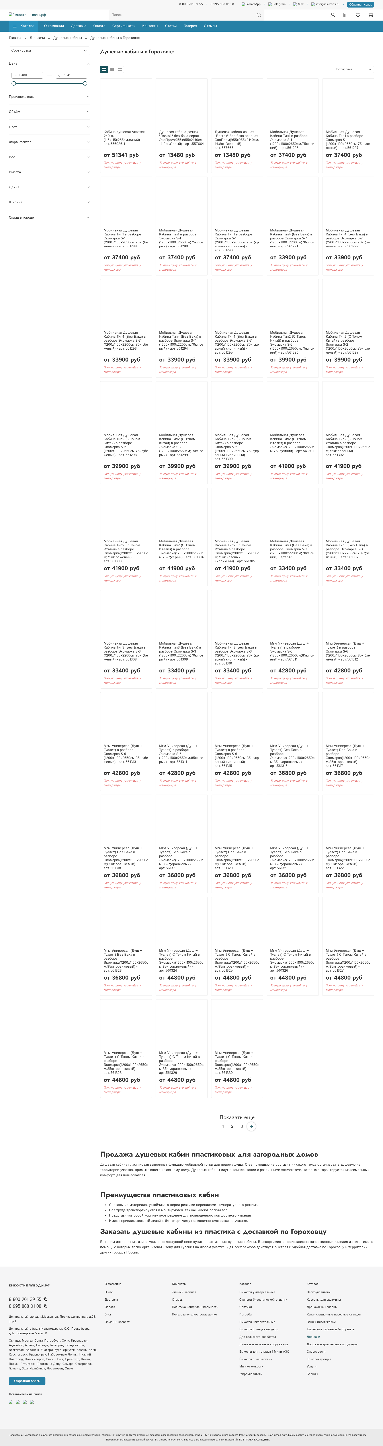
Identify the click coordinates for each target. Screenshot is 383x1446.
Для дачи (37, 37)
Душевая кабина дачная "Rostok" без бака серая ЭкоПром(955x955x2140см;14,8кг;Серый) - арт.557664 (181, 137)
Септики (245, 1307)
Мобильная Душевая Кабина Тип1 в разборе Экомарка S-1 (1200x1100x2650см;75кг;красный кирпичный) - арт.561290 (237, 240)
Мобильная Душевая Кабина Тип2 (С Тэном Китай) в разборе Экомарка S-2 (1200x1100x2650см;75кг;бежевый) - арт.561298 (126, 445)
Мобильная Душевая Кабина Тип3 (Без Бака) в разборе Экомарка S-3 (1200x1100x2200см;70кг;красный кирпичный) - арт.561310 (237, 653)
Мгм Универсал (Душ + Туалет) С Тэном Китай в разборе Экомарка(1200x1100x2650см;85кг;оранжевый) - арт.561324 (181, 960)
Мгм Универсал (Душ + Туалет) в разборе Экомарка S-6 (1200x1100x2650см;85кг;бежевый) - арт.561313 (126, 753)
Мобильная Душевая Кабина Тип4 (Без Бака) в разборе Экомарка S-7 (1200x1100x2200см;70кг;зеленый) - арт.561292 (348, 238)
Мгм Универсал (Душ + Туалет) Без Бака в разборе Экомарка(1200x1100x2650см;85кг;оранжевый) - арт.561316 (292, 755)
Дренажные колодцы (322, 1307)
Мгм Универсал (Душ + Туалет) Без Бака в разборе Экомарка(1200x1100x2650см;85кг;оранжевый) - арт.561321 (292, 858)
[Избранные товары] (358, 15)
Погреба (245, 1314)
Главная (15, 37)
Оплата (99, 26)
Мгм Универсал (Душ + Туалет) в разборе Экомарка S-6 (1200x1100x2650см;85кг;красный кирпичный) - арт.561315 (237, 755)
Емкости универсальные (257, 1292)
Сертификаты (123, 26)
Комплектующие (319, 1359)
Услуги (312, 1366)
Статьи (171, 26)
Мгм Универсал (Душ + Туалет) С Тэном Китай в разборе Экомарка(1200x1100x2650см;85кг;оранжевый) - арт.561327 (348, 960)
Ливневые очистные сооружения (263, 1344)
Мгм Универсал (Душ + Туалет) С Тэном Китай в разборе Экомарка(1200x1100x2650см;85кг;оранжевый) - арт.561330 (237, 1062)
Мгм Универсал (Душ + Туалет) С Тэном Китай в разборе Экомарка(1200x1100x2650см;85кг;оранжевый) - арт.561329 (181, 1062)
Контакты (150, 26)
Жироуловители (250, 1374)
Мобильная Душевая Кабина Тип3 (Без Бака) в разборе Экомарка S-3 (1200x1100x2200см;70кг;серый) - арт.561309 (181, 651)
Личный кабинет (184, 1292)
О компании (54, 26)
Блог (108, 1314)
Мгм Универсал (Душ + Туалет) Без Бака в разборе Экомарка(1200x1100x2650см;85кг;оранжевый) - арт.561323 (126, 960)
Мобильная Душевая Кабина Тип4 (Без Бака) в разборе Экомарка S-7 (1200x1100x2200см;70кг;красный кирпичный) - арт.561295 (237, 342)
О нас (109, 1292)
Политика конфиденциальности (195, 1307)
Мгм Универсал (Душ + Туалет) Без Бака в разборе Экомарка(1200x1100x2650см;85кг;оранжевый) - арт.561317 (348, 755)
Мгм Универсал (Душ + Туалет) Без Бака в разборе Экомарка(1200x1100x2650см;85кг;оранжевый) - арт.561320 (237, 858)
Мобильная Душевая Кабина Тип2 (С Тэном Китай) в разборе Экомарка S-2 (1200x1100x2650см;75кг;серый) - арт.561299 (181, 445)
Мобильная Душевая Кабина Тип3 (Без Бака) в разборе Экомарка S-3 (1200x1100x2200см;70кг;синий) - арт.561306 (292, 549)
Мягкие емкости (251, 1366)
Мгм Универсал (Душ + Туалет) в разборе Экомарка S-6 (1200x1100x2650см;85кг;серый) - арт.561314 (181, 753)
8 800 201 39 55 (191, 4)
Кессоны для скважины (324, 1300)
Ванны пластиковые (321, 1322)
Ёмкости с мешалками (255, 1359)
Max (300, 4)
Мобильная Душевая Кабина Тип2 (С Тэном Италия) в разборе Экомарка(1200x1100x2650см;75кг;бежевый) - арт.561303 (126, 551)
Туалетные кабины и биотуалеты (331, 1329)
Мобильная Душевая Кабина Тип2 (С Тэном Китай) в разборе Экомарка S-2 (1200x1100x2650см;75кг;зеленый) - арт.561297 (348, 342)
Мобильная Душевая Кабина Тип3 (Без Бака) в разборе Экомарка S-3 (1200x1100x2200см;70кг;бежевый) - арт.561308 (126, 651)
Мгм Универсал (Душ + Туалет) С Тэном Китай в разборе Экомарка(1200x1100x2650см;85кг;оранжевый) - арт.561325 (237, 960)
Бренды (312, 1374)
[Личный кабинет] (332, 15)
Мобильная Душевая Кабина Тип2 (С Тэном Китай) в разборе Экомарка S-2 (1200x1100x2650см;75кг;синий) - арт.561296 (292, 342)
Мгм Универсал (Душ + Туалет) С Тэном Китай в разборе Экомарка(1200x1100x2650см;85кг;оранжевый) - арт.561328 (126, 1062)
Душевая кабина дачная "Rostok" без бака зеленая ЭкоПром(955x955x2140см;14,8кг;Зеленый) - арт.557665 (237, 139)
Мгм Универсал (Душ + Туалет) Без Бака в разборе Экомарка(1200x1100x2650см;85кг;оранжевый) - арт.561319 (181, 858)
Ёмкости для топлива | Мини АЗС (264, 1352)
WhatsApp (253, 4)
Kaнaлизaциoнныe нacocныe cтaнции (334, 1314)
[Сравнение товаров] (345, 15)
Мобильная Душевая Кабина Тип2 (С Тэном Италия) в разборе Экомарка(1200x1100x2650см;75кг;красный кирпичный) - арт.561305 (237, 551)
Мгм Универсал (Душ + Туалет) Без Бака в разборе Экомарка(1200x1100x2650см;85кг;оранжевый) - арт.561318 (126, 858)
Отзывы (210, 26)
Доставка (78, 26)
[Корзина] (370, 15)
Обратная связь (360, 4)
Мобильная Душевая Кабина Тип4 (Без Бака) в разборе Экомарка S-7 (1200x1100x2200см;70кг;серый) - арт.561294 (181, 340)
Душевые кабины (67, 37)
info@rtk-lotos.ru (327, 4)
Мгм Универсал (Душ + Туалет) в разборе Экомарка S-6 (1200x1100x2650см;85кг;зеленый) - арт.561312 (348, 651)
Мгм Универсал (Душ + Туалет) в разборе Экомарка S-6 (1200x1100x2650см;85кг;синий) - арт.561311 (292, 651)
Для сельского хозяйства (257, 1337)
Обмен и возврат (117, 1322)
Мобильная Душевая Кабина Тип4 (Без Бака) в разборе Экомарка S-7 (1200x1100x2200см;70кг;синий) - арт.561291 (292, 238)
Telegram (278, 4)
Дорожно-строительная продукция (332, 1344)
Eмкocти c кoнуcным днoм (259, 1329)
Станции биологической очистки (263, 1300)
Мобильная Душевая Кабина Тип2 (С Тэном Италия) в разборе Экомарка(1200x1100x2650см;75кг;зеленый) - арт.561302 (348, 445)
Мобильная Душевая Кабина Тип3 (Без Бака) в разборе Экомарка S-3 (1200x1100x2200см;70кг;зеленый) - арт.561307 (348, 549)
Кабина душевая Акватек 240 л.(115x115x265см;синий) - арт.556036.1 (124, 137)
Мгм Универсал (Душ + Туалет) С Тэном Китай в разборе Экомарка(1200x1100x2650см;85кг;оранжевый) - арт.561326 (292, 960)
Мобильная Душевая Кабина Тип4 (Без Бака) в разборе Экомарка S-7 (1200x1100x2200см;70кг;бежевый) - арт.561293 (126, 340)
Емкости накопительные (257, 1322)
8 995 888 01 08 (222, 4)
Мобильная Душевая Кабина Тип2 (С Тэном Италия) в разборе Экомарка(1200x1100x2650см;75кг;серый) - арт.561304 (181, 549)
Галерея (190, 26)
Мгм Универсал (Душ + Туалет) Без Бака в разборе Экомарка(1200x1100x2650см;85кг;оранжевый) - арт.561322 (348, 858)
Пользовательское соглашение (194, 1314)
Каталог (27, 26)
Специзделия (316, 1352)
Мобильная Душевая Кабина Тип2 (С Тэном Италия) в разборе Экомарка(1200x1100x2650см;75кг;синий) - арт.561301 (292, 443)
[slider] (13, 83)
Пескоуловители (318, 1292)
